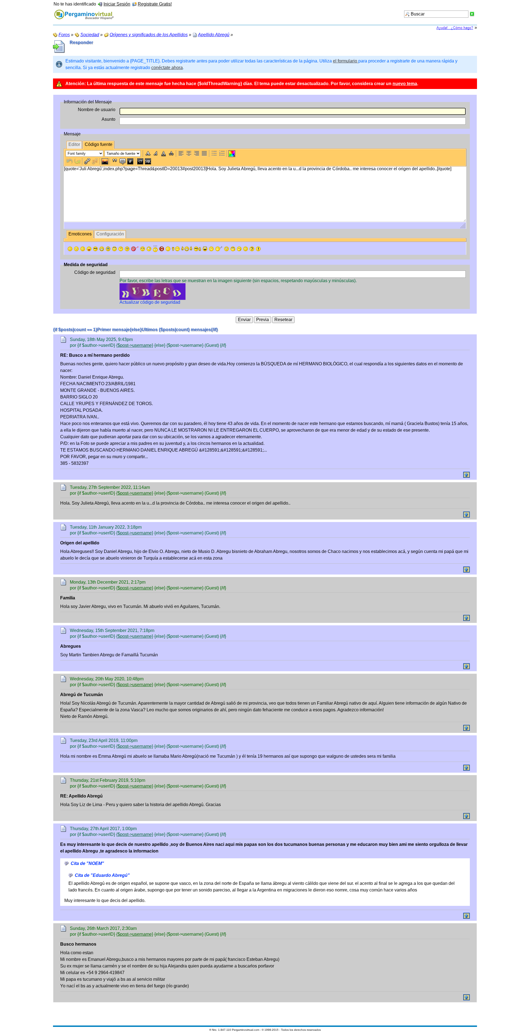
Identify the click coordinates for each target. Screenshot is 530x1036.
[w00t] (205, 248)
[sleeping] (218, 248)
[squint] (245, 248)
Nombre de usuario (96, 109)
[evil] (239, 248)
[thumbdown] (176, 248)
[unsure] (127, 248)
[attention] (258, 248)
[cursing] (161, 248)
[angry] (142, 248)
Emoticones (80, 234)
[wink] (82, 248)
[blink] (149, 248)
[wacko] (226, 248)
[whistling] (232, 248)
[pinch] (211, 248)
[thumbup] (197, 248)
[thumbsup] (186, 248)
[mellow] (168, 248)
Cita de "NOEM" (87, 863)
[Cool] (95, 248)
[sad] (76, 248)
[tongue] (89, 248)
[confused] (155, 248)
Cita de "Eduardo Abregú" (102, 875)
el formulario (345, 61)
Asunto (108, 119)
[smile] (70, 248)
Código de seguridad (94, 272)
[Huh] (120, 248)
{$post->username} (134, 345)
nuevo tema (405, 83)
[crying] (108, 248)
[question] (252, 248)
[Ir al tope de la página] (466, 475)
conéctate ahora (167, 67)
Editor (74, 144)
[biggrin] (101, 248)
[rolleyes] (114, 248)
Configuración (110, 234)
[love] (135, 248)
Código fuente (98, 144)
